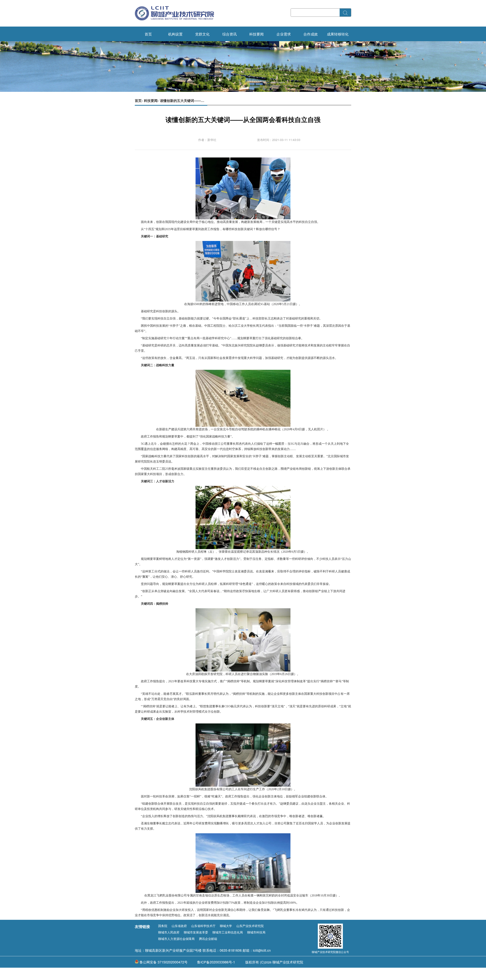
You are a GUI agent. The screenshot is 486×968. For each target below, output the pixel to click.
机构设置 (175, 33)
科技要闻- (151, 100)
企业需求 (283, 33)
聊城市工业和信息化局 (227, 932)
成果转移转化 (338, 33)
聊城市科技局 (256, 932)
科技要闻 (256, 33)
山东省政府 (179, 926)
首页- (139, 100)
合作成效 (310, 33)
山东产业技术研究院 (250, 926)
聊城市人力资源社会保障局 (176, 939)
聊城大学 (226, 926)
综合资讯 (229, 33)
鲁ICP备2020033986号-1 (216, 961)
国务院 (162, 926)
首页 (148, 33)
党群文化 (202, 33)
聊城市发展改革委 (196, 932)
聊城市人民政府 (168, 932)
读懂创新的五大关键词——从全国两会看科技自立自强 (183, 100)
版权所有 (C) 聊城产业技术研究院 (274, 961)
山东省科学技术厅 (203, 926)
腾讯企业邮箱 (208, 939)
